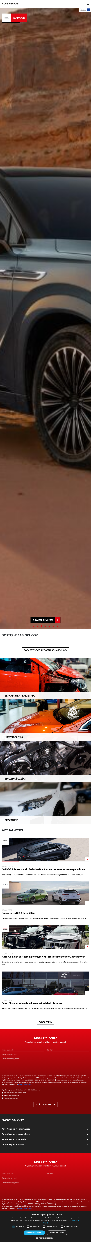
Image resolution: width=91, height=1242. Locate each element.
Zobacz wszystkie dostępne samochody (45, 650)
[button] (45, 1238)
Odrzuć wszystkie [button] (57, 1233)
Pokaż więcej (45, 1022)
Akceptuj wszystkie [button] (34, 1233)
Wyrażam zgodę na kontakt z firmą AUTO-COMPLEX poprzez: (21, 1090)
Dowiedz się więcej (43, 620)
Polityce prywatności (24, 1084)
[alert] (45, 1226)
